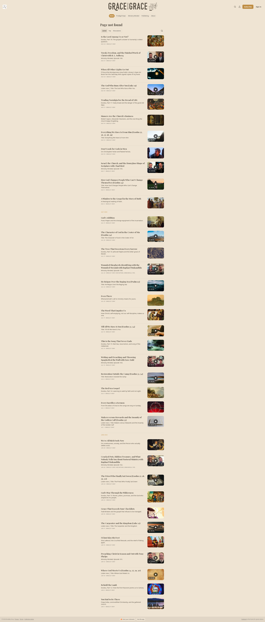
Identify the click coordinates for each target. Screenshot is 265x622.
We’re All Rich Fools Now (112, 440)
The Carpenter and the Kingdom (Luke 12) (120, 523)
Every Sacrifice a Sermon (112, 402)
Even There (106, 296)
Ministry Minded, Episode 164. (112, 270)
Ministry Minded (133, 16)
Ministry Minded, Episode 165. (112, 169)
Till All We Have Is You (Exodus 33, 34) (118, 326)
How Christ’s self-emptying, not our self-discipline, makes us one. (122, 314)
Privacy (17, 619)
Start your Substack (128, 619)
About (153, 16)
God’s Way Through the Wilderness (117, 492)
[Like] (102, 143)
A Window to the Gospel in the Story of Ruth (121, 198)
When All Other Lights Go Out (115, 69)
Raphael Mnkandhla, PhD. (126, 273)
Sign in (258, 7)
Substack (244, 619)
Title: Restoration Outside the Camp (113, 377)
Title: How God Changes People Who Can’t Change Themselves (119, 186)
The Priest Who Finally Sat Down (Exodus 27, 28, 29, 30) (123, 477)
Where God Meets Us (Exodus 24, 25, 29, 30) (121, 570)
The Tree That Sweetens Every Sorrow (119, 249)
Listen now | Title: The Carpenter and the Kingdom (119, 526)
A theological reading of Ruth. (111, 201)
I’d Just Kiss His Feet (110, 537)
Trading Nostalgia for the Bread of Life (119, 100)
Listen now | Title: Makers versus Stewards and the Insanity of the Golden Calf (122, 424)
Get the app (140, 619)
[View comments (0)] (117, 46)
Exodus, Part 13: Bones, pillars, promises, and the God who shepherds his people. (122, 496)
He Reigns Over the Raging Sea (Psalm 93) (120, 281)
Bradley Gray (111, 44)
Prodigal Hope (121, 16)
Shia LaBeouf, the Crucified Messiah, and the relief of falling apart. (122, 541)
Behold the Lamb (109, 585)
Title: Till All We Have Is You (111, 329)
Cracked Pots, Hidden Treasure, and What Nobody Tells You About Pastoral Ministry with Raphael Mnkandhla (122, 459)
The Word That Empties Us (113, 310)
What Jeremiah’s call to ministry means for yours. (118, 299)
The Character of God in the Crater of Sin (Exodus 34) (120, 233)
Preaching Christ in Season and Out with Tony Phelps (122, 555)
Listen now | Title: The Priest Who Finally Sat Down (119, 481)
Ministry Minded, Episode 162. (112, 465)
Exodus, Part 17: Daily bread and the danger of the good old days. (122, 104)
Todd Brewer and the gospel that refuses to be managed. (121, 512)
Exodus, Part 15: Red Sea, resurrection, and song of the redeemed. (120, 345)
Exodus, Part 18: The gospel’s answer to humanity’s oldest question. (121, 40)
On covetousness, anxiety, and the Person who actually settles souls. (120, 444)
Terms (21, 619)
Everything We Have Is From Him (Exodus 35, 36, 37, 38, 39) (121, 133)
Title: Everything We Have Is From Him (115, 138)
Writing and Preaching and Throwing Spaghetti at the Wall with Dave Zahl (118, 358)
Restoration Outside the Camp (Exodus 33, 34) (122, 373)
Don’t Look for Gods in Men (114, 148)
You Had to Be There (110, 599)
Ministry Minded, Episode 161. (112, 559)
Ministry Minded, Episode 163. (112, 363)
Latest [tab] (104, 31)
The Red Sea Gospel (110, 388)
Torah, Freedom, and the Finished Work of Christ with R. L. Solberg (120, 54)
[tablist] (111, 31)
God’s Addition (108, 217)
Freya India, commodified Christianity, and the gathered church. (121, 603)
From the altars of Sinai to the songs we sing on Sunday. (121, 406)
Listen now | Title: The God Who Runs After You (118, 88)
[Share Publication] (239, 7)
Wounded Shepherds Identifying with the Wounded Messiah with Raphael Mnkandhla (121, 266)
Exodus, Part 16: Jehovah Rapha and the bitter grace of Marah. (120, 253)
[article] (132, 42)
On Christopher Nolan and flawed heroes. (116, 152)
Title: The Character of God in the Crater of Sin (117, 238)
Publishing (145, 16)
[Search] (235, 7)
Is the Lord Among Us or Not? (114, 36)
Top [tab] (110, 31)
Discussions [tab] (117, 31)
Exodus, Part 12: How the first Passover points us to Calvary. (122, 588)
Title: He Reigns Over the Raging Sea (114, 284)
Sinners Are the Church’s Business (117, 116)
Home (112, 16)
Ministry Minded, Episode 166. (112, 58)
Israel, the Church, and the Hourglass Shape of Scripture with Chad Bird (123, 164)
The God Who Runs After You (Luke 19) (119, 85)
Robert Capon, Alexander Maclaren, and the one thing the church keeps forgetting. (121, 120)
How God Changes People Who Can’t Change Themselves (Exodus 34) (122, 181)
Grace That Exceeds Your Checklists (118, 508)
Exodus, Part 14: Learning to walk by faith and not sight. (121, 391)
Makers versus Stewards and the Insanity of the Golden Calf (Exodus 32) (121, 418)
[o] (156, 57)
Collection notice (29, 619)
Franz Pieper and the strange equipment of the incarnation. (122, 220)
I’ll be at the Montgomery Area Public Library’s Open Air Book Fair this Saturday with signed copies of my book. (121, 73)
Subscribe (248, 7)
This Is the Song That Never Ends (116, 341)
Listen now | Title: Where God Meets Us (115, 573)
